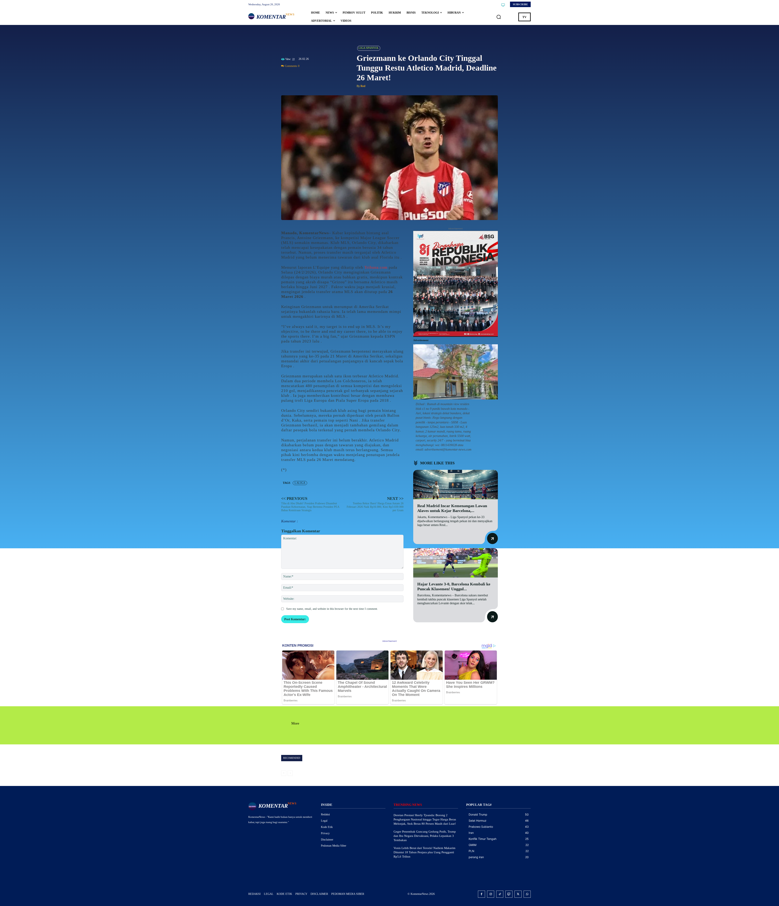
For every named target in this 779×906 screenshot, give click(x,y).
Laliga (300, 482)
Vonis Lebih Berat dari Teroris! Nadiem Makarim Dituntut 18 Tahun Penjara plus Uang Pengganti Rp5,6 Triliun (424, 852)
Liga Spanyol (368, 47)
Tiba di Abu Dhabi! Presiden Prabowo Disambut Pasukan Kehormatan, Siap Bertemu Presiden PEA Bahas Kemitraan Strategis (310, 507)
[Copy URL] (322, 75)
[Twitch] (508, 894)
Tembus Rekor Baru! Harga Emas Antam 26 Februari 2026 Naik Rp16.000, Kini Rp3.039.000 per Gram (375, 507)
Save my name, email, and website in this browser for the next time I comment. (332, 608)
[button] (499, 17)
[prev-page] (283, 773)
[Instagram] (490, 894)
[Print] (313, 75)
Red (362, 86)
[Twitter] (295, 75)
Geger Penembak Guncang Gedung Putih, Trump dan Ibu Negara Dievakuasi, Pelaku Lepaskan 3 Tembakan (425, 836)
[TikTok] (499, 894)
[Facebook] (285, 75)
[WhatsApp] (304, 75)
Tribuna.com (375, 267)
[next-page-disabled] (290, 773)
